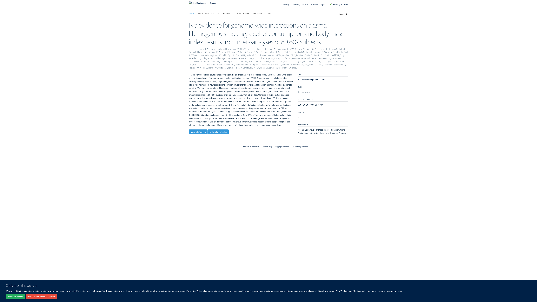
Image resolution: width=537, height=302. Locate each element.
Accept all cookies (15, 296)
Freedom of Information (251, 146)
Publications (243, 13)
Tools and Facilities (262, 13)
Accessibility (296, 4)
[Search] (346, 14)
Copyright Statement (282, 146)
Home (191, 13)
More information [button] (198, 131)
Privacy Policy (267, 146)
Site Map (286, 4)
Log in (323, 4)
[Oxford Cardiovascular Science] (202, 2)
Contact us (314, 4)
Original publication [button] (218, 131)
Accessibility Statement (300, 146)
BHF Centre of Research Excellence (215, 13)
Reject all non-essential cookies (41, 296)
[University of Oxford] (337, 4)
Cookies (305, 4)
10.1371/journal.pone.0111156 (311, 79)
